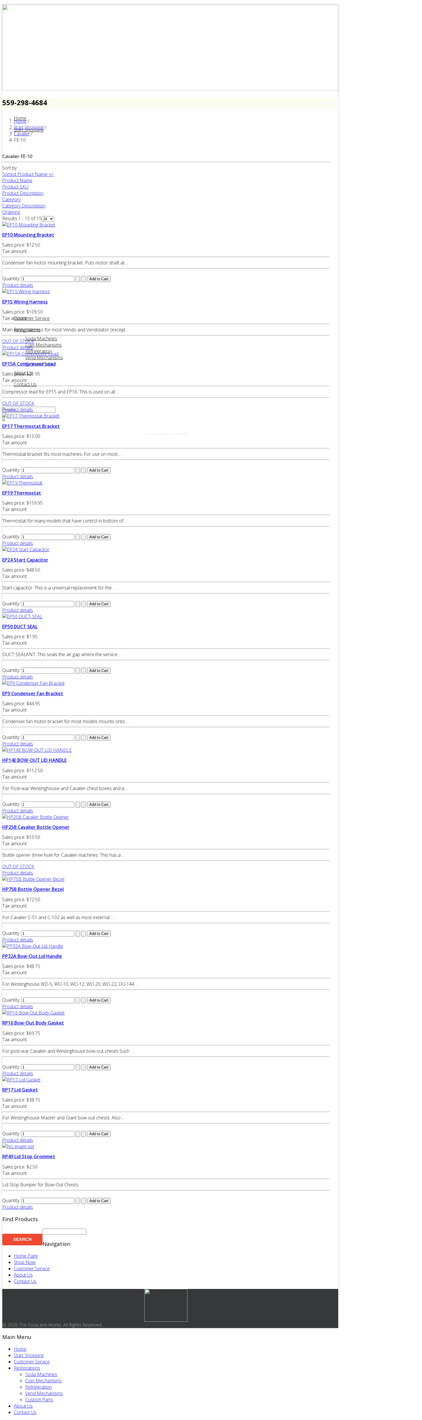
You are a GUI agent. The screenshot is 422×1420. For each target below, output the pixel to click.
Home (20, 1349)
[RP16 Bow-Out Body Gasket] (33, 1013)
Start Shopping (29, 1355)
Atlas (30, 145)
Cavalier (33, 151)
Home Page (26, 1256)
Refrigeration (38, 1387)
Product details (17, 285)
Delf (29, 170)
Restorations (27, 329)
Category (11, 199)
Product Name (17, 180)
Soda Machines (41, 338)
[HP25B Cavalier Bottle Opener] (35, 817)
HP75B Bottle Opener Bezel (33, 889)
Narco (31, 240)
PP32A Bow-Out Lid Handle (32, 956)
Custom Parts (39, 1399)
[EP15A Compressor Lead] (30, 354)
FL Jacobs (35, 183)
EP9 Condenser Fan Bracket (32, 693)
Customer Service (32, 318)
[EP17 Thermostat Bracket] (30, 416)
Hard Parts (36, 202)
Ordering (11, 212)
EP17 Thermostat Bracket (31, 426)
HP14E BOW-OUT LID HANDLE (34, 760)
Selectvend (36, 265)
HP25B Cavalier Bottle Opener (35, 827)
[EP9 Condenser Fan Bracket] (33, 683)
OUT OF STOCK (18, 341)
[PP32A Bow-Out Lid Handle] (32, 946)
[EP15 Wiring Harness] (26, 291)
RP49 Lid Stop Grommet (28, 1156)
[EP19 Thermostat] (22, 483)
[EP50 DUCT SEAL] (22, 616)
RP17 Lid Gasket (20, 1090)
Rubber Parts (38, 258)
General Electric (41, 189)
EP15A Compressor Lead (29, 364)
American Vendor (43, 138)
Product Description (22, 193)
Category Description (23, 206)
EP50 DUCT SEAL (20, 626)
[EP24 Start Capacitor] (25, 549)
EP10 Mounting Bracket (28, 235)
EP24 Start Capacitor (25, 560)
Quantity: (11, 278)
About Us (23, 1275)
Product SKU (15, 187)
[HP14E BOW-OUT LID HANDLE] (37, 750)
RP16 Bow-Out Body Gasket (33, 1023)
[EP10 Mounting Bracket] (28, 225)
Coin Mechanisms (43, 345)
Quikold (32, 252)
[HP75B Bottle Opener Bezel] (33, 879)
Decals (32, 164)
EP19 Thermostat (21, 493)
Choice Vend (38, 157)
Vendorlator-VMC (43, 296)
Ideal (30, 214)
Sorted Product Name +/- (28, 174)
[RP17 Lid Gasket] (21, 1080)
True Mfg (34, 284)
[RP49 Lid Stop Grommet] (18, 1146)
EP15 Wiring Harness (25, 302)
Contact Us (25, 384)
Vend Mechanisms (44, 357)
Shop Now (25, 1262)
